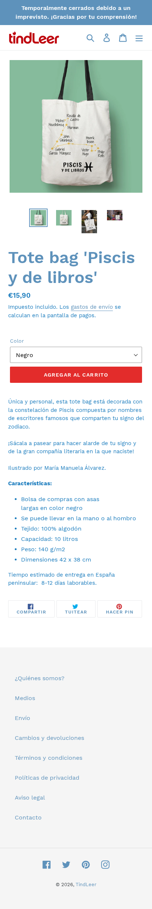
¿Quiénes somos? (40, 678)
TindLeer (86, 884)
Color (17, 341)
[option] (38, 218)
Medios (25, 698)
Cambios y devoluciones (49, 737)
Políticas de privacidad (47, 777)
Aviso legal (30, 797)
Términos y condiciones (48, 757)
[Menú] (139, 37)
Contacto (28, 817)
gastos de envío (92, 307)
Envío (22, 717)
